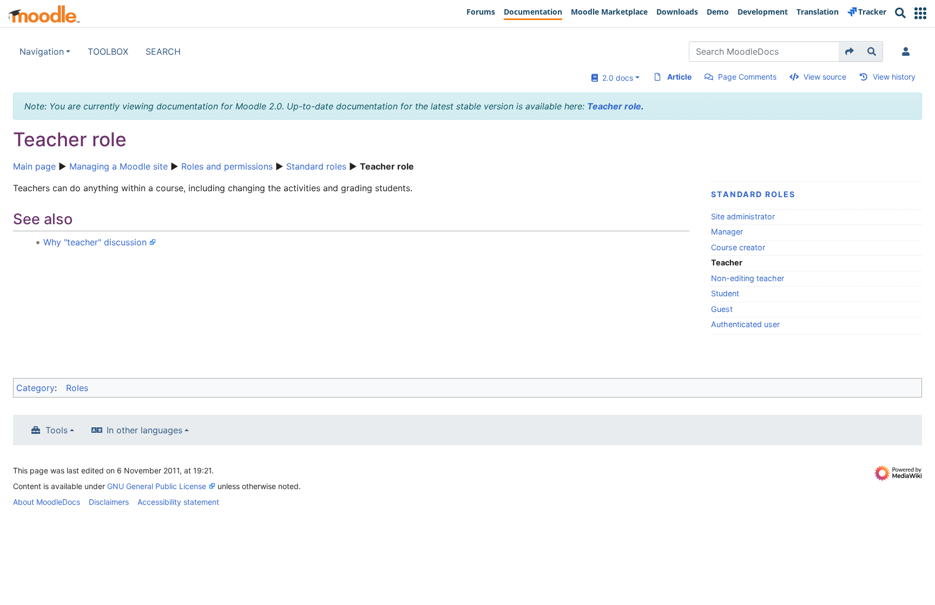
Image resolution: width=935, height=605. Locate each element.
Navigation (41, 51)
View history (894, 76)
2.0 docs (615, 77)
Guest (722, 309)
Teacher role (614, 106)
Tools (56, 430)
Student (725, 293)
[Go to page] (850, 51)
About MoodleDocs (46, 501)
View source (825, 76)
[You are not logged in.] (908, 51)
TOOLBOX (108, 51)
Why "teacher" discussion (95, 242)
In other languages (144, 430)
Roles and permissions (227, 166)
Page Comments (747, 76)
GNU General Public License (156, 486)
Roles (77, 387)
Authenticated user (745, 324)
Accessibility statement (178, 501)
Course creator (738, 247)
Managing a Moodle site (118, 166)
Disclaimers (109, 501)
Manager (727, 231)
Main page (34, 166)
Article (679, 76)
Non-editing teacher (747, 278)
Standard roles (316, 166)
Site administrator (743, 216)
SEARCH (163, 51)
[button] (920, 13)
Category (35, 387)
